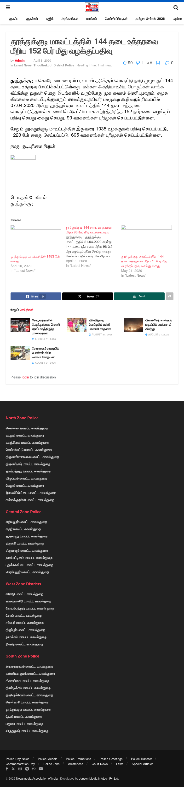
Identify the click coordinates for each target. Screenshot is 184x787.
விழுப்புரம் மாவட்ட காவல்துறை (26, 478)
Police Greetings (111, 758)
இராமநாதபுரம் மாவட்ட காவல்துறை (29, 666)
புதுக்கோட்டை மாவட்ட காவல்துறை (29, 564)
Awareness (75, 763)
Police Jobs (51, 763)
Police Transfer (141, 758)
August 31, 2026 (45, 339)
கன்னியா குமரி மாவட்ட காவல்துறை (30, 673)
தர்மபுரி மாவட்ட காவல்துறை (25, 622)
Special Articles (143, 763)
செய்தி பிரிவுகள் (116, 18)
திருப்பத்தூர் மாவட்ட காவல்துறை (28, 471)
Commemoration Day (20, 763)
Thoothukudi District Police (54, 65)
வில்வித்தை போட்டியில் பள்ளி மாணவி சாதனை (100, 324)
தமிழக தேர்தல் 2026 (150, 18)
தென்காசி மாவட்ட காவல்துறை (27, 702)
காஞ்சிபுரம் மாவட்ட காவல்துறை (27, 442)
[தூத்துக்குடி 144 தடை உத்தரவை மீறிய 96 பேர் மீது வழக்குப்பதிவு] (93, 246)
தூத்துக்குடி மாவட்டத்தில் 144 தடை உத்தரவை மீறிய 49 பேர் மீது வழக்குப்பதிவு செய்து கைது (144, 261)
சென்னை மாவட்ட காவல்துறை (27, 428)
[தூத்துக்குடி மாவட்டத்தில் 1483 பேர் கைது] (36, 239)
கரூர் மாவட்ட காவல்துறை (23, 528)
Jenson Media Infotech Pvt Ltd (98, 778)
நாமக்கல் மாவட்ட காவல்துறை (26, 636)
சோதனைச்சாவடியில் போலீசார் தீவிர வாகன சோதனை (45, 352)
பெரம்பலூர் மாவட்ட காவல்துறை (27, 571)
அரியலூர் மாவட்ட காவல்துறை (26, 521)
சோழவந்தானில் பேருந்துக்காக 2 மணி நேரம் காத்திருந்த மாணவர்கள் (46, 326)
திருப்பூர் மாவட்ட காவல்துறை (25, 629)
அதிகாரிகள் (70, 18)
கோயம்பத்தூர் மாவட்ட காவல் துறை (30, 608)
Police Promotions (78, 758)
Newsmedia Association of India (37, 778)
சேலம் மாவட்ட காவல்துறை (24, 615)
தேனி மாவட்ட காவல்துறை (24, 716)
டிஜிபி (49, 18)
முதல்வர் (32, 18)
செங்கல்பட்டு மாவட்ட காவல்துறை (29, 449)
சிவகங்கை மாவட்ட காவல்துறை (27, 680)
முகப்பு (13, 18)
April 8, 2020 (42, 60)
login (25, 377)
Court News (100, 763)
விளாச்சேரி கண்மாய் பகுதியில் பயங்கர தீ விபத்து (158, 324)
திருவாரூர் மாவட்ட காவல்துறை (27, 550)
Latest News (23, 65)
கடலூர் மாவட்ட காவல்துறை (25, 435)
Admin (20, 60)
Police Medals (48, 758)
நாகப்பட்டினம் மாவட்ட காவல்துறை (29, 557)
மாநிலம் (91, 18)
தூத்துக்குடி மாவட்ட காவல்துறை (28, 709)
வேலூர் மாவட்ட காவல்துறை (25, 485)
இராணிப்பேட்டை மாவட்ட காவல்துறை (31, 492)
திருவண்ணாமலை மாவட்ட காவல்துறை (32, 456)
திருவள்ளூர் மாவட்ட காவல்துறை (28, 463)
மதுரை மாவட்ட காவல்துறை (24, 723)
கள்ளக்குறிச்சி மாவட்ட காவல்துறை (30, 499)
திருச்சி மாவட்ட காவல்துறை (25, 543)
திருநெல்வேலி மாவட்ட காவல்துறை (29, 694)
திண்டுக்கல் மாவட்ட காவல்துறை (28, 687)
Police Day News (17, 758)
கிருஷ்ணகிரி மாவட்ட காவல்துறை (28, 600)
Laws (119, 763)
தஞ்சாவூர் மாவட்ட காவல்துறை (26, 536)
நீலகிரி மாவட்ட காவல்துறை (24, 643)
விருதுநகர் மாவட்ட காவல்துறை (27, 730)
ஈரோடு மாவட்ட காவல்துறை (24, 593)
